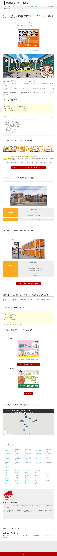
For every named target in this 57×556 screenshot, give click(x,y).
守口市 (26, 483)
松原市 (6, 483)
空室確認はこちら (36, 219)
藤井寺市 (48, 480)
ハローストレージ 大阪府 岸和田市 (11, 121)
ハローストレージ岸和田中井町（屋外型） (14, 123)
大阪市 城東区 (38, 450)
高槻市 (26, 478)
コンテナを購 (30, 88)
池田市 (6, 473)
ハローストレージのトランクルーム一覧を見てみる (28, 167)
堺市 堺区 (7, 470)
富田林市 (7, 480)
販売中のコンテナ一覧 (9, 132)
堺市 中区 (27, 470)
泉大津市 (17, 473)
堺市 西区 (37, 470)
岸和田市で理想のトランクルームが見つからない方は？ (15, 124)
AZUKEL (10, 128)
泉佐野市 (27, 473)
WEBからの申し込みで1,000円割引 (28, 284)
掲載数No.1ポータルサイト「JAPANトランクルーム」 (28, 25)
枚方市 (37, 480)
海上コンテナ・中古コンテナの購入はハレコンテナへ (28, 50)
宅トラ (9, 127)
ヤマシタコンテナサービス (12, 131)
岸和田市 (37, 475)
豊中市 (47, 478)
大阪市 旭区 (7, 450)
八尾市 (47, 475)
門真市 (16, 475)
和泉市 (37, 473)
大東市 (37, 478)
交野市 (37, 483)
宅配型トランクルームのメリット (12, 125)
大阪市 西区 (7, 458)
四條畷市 (7, 478)
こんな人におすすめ (10, 120)
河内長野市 (28, 475)
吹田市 (16, 478)
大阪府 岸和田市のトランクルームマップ (12, 129)
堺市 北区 (17, 470)
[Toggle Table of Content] (51, 117)
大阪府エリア (8, 130)
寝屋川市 (17, 480)
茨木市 (47, 473)
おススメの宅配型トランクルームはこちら (14, 126)
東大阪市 (27, 480)
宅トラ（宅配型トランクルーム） (28, 364)
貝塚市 (6, 475)
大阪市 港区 (38, 463)
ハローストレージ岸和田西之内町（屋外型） (14, 122)
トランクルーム (44, 88)
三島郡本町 (17, 483)
